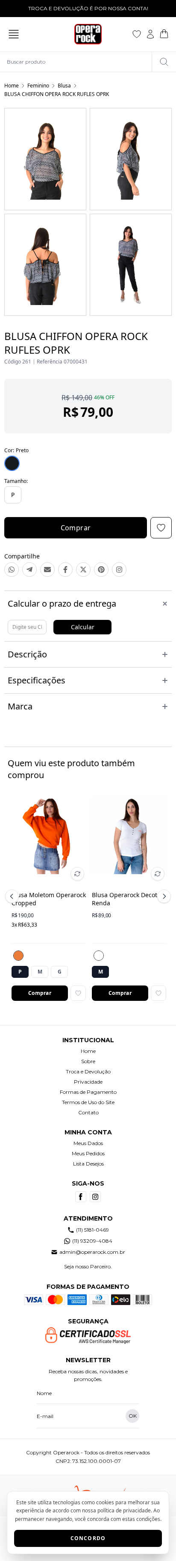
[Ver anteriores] (13, 896)
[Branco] (99, 955)
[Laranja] (18, 955)
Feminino (38, 85)
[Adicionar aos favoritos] (78, 993)
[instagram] (95, 1197)
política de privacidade (124, 1510)
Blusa (64, 85)
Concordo (88, 1538)
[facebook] (81, 1197)
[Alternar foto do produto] (77, 874)
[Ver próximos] (163, 896)
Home (11, 85)
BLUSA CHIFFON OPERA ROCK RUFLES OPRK (56, 94)
